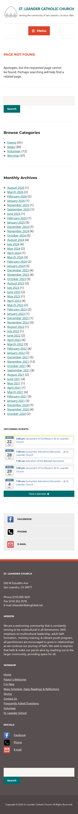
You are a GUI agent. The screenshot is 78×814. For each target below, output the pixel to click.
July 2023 (13, 288)
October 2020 (16, 414)
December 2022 (18, 318)
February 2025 (17, 218)
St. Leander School (15, 713)
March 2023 (15, 305)
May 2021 (13, 383)
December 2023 (18, 270)
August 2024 (15, 240)
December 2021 (18, 357)
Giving (8, 694)
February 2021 (17, 396)
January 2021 (16, 401)
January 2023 (16, 314)
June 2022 (13, 336)
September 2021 (18, 370)
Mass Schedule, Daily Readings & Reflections (31, 689)
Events (11, 143)
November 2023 (18, 275)
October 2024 (16, 236)
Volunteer (14, 151)
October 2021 (16, 366)
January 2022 (16, 353)
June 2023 (13, 292)
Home (7, 674)
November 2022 (18, 322)
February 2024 (17, 262)
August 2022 (15, 327)
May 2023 (13, 296)
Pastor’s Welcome (15, 679)
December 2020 (18, 405)
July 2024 (13, 244)
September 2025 (18, 209)
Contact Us (10, 698)
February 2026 (17, 196)
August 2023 (15, 283)
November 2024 (18, 231)
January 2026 (16, 201)
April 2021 (14, 388)
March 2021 (15, 392)
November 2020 (18, 409)
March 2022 (15, 344)
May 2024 (13, 249)
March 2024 (15, 257)
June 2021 (13, 379)
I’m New (9, 684)
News (11, 147)
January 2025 (16, 222)
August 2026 (15, 188)
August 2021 (15, 375)
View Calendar (38, 494)
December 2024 (18, 227)
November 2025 (18, 205)
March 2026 (15, 192)
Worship (13, 156)
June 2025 (13, 214)
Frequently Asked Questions (21, 703)
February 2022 (17, 349)
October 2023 (16, 279)
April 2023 (14, 301)
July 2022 (13, 331)
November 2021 (18, 362)
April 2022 (14, 340)
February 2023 (17, 309)
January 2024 (16, 266)
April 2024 (14, 253)
